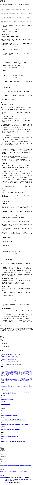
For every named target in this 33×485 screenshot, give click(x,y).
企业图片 (4, 477)
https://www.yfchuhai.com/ (19, 330)
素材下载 (2, 475)
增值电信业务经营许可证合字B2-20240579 (13, 479)
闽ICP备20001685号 (24, 479)
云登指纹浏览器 (20, 471)
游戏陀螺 (6, 471)
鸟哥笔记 (10, 471)
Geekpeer (25, 471)
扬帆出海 (1, 471)
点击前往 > (5, 325)
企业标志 (1, 477)
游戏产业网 (14, 471)
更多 (2, 397)
